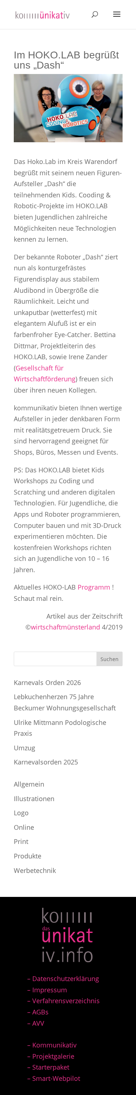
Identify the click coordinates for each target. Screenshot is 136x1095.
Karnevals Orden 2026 (47, 682)
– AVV (35, 1023)
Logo (21, 812)
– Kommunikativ (52, 1045)
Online (24, 827)
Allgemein (29, 784)
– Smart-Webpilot (53, 1078)
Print (21, 841)
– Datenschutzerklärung (63, 978)
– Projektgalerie (50, 1056)
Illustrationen (34, 798)
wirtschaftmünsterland (65, 627)
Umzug (24, 747)
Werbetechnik (35, 870)
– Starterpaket (48, 1067)
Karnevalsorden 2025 (46, 762)
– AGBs (38, 1012)
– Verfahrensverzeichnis (63, 1000)
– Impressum (47, 989)
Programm (94, 587)
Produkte (27, 856)
